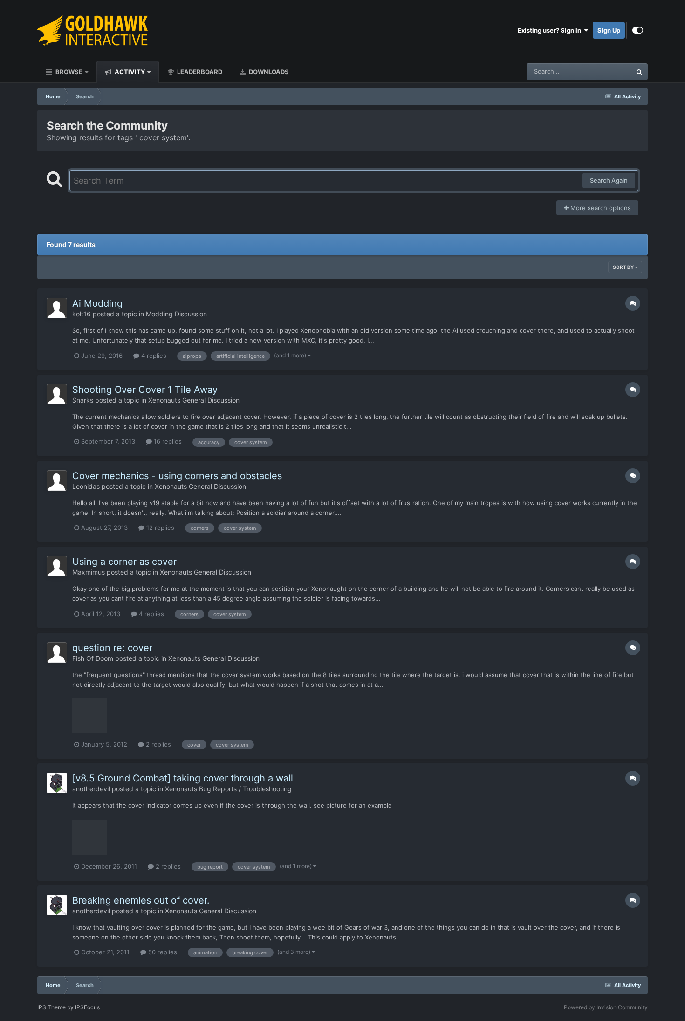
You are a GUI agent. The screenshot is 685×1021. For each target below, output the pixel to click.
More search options (600, 208)
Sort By (624, 267)
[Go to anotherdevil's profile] (57, 783)
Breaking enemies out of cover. (141, 900)
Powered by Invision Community (606, 1007)
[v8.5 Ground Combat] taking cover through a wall (182, 778)
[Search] (639, 71)
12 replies (159, 527)
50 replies (161, 952)
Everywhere (602, 71)
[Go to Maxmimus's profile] (57, 566)
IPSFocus (87, 1007)
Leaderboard (199, 71)
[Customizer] (638, 30)
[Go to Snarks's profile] (57, 394)
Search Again (609, 180)
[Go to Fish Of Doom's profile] (57, 652)
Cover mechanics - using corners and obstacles (177, 475)
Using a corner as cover (124, 561)
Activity (129, 71)
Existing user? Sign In (551, 30)
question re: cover (112, 647)
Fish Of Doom (92, 658)
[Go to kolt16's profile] (57, 308)
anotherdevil (91, 789)
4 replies (152, 355)
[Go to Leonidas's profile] (57, 480)
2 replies (157, 744)
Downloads (268, 71)
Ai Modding (97, 303)
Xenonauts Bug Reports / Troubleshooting (228, 789)
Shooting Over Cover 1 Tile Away (145, 389)
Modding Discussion (176, 314)
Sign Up (608, 30)
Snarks (82, 400)
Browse (68, 71)
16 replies (167, 441)
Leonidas (86, 486)
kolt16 (81, 314)
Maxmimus (88, 572)
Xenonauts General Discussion (194, 400)
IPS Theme (51, 1007)
